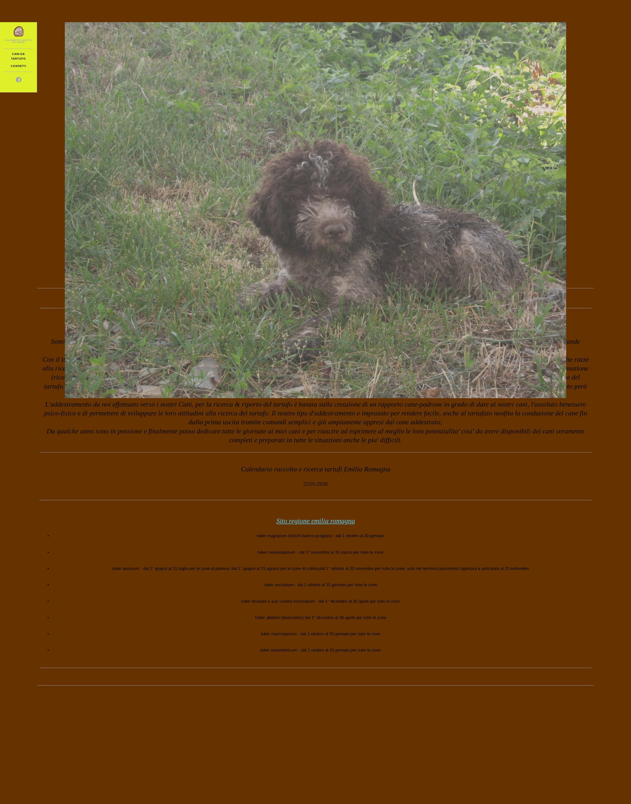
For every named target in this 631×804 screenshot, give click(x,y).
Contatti (18, 66)
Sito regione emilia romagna (315, 521)
